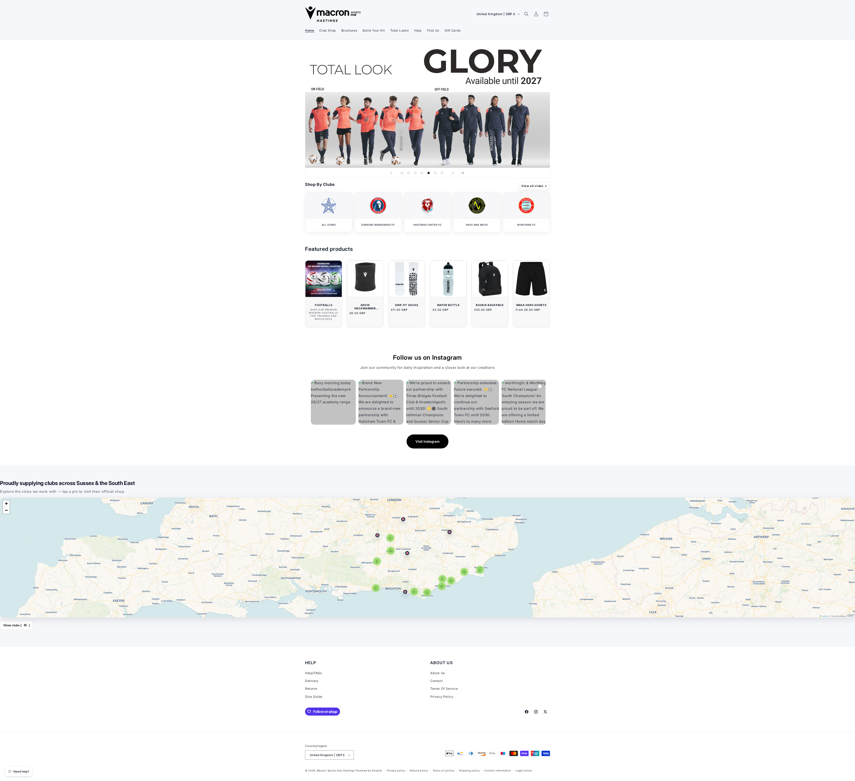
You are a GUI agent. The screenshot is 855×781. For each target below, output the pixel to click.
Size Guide (313, 696)
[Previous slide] (391, 173)
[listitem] (328, 212)
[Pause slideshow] (464, 173)
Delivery (311, 681)
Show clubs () (16, 625)
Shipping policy (469, 770)
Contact (436, 681)
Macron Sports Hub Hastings (336, 770)
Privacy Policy (441, 696)
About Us (437, 673)
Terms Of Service (444, 689)
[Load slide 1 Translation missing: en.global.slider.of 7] (402, 173)
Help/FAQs (313, 673)
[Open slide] (427, 106)
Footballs (323, 305)
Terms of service (443, 770)
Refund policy (419, 770)
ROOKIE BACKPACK (490, 305)
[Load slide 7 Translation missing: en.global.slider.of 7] (442, 173)
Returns (311, 689)
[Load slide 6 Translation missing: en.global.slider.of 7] (435, 173)
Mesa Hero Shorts (531, 305)
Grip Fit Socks (406, 305)
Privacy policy (396, 770)
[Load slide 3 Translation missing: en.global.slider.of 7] (415, 173)
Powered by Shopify (369, 770)
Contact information (497, 770)
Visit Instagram (427, 441)
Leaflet (824, 616)
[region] (427, 557)
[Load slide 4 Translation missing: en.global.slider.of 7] (422, 173)
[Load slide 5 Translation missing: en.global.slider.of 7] (428, 173)
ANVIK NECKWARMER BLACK (365, 306)
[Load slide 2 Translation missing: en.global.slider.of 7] (408, 173)
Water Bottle (448, 305)
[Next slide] (453, 173)
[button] (526, 14)
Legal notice (524, 770)
